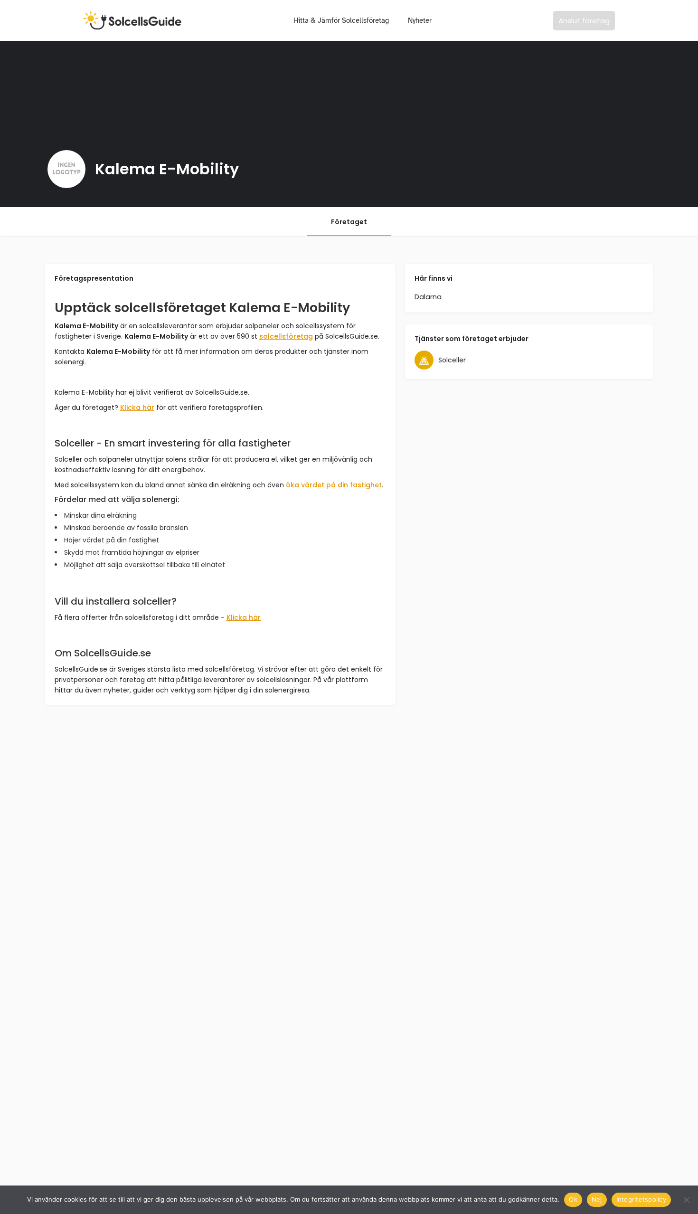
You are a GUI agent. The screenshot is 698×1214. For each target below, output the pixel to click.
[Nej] (686, 1200)
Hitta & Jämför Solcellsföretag (341, 20)
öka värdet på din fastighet (334, 485)
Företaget (349, 222)
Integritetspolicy (641, 1199)
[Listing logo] (66, 169)
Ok (573, 1199)
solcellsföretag (286, 336)
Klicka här (137, 407)
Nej (597, 1199)
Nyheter (420, 20)
